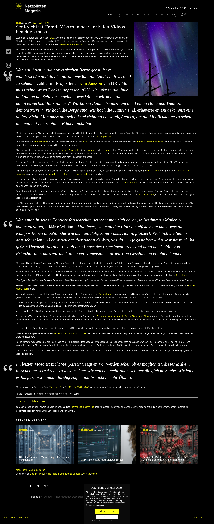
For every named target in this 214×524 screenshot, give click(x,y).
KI (25, 430)
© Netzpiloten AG (201, 518)
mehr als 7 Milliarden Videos (150, 142)
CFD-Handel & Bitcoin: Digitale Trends (102, 459)
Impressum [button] (119, 521)
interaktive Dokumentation (71, 44)
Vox (107, 150)
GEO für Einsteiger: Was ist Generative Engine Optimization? (44, 458)
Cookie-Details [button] (96, 521)
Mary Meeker (40, 142)
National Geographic (70, 150)
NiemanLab (55, 387)
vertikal (86, 474)
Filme (40, 474)
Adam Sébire (152, 171)
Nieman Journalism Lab (82, 407)
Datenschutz (23, 518)
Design (33, 474)
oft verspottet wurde (105, 137)
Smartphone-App (129, 183)
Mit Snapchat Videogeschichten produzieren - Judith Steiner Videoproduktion (77, 497)
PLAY (156, 14)
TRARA (126, 14)
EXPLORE (147, 14)
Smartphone (66, 474)
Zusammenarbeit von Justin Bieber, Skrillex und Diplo (123, 316)
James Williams (146, 195)
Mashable (90, 150)
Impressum (9, 518)
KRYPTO (89, 430)
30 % (85, 142)
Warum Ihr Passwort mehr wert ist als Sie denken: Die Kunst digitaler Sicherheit (165, 458)
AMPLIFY (164, 14)
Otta (52, 38)
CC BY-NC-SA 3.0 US (78, 387)
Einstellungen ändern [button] (107, 517)
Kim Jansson (90, 83)
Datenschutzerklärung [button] (108, 521)
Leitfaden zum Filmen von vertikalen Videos (69, 174)
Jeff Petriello (182, 275)
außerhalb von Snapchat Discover (70, 333)
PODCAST (109, 14)
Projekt (55, 474)
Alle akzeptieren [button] (107, 511)
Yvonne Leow (105, 294)
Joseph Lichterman (40, 23)
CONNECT (175, 14)
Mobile (47, 474)
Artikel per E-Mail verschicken (30, 470)
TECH (118, 14)
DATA (18, 23)
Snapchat (77, 474)
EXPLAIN (136, 14)
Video (94, 474)
